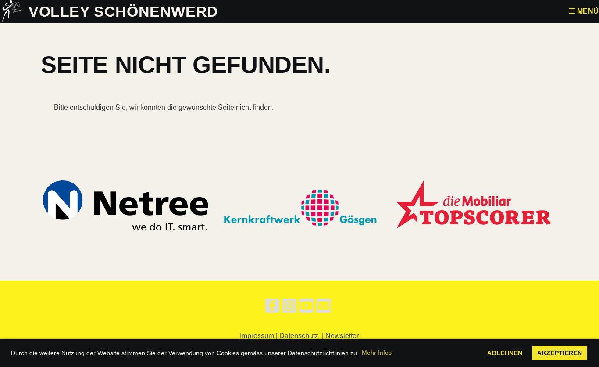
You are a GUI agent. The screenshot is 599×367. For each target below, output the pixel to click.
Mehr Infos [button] (377, 352)
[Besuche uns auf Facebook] (272, 308)
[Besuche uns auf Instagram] (289, 308)
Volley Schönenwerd (123, 11)
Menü (587, 11)
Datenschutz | (302, 335)
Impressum (257, 335)
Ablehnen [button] (504, 352)
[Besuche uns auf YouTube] (307, 308)
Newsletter (342, 335)
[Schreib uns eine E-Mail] (324, 308)
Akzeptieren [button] (559, 352)
